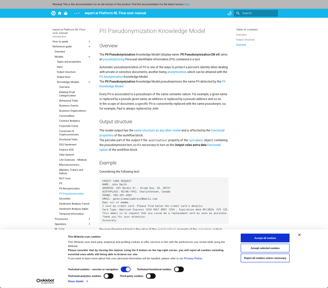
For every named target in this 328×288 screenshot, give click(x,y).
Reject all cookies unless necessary (265, 258)
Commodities (66, 115)
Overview (60, 51)
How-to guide (60, 41)
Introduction (59, 36)
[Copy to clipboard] (225, 181)
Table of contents (247, 29)
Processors (61, 218)
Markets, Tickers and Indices (71, 171)
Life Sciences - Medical (72, 159)
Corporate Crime (68, 126)
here (187, 4)
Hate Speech (66, 154)
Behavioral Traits (68, 100)
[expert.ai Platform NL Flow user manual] (65, 13)
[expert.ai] (53, 13)
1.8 (75, 14)
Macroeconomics (69, 164)
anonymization (176, 72)
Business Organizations (72, 110)
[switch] (179, 269)
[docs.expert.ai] (59, 13)
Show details (76, 281)
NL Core (59, 229)
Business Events (68, 105)
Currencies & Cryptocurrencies (69, 132)
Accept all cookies (265, 238)
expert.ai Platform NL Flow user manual (68, 31)
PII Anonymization (69, 188)
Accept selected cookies (265, 247)
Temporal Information (71, 213)
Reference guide (62, 46)
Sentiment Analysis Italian (73, 208)
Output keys (63, 76)
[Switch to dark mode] (229, 13)
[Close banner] (299, 235)
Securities (65, 198)
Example (241, 44)
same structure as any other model (157, 130)
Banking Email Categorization (67, 94)
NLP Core (65, 178)
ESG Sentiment (67, 144)
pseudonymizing (114, 59)
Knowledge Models (68, 82)
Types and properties (69, 61)
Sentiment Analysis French (74, 203)
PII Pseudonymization (71, 193)
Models (59, 56)
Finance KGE (66, 149)
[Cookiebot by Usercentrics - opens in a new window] (45, 281)
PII (60, 183)
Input (60, 66)
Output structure (66, 71)
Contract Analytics (69, 120)
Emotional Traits (68, 139)
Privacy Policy (193, 258)
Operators (60, 223)
